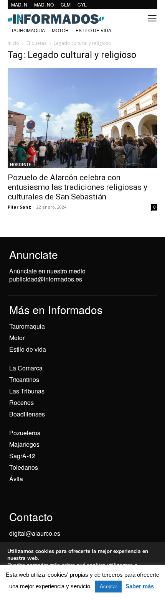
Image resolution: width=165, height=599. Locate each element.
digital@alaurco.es (34, 533)
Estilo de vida (27, 349)
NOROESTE (20, 164)
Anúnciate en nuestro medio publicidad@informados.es (47, 275)
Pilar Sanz (19, 207)
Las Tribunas (27, 391)
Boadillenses (27, 414)
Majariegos (24, 444)
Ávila (16, 478)
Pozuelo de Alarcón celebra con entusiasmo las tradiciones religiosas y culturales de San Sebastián (77, 187)
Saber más (139, 586)
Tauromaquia (27, 326)
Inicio (13, 43)
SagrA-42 (22, 455)
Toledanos (23, 467)
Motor (17, 337)
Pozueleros (24, 432)
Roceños (21, 402)
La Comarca (26, 368)
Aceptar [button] (108, 586)
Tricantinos (24, 379)
